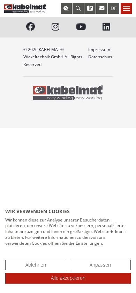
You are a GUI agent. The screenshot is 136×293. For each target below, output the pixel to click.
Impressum (99, 49)
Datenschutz (100, 56)
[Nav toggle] (126, 8)
